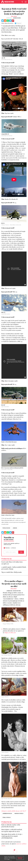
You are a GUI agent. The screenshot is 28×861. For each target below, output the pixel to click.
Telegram (19, 23)
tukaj (8, 859)
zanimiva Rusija (7, 813)
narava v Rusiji (19, 813)
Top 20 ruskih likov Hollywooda (11, 572)
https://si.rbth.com (10, 632)
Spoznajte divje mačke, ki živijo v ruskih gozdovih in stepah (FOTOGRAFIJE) (11, 836)
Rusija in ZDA (6, 528)
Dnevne (14, 547)
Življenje (14, 16)
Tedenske (7, 547)
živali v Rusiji (7, 817)
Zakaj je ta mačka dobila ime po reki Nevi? (13, 811)
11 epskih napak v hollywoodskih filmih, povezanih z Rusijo (13, 568)
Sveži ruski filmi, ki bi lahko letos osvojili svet (12, 563)
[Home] (2, 2)
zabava (15, 528)
